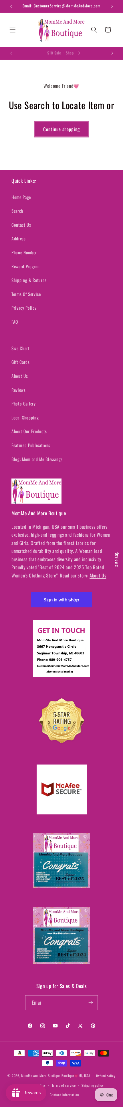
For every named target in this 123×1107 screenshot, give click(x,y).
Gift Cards (20, 362)
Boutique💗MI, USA (75, 1075)
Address (18, 238)
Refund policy (106, 1075)
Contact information (64, 1094)
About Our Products (29, 431)
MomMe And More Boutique (40, 1075)
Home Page (21, 197)
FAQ (14, 322)
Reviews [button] (117, 559)
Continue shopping (61, 129)
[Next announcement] (112, 6)
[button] (12, 30)
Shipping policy (93, 1085)
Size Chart (20, 348)
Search (17, 211)
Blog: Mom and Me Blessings (37, 459)
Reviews (18, 390)
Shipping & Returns (29, 280)
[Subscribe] (91, 1002)
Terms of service (64, 1085)
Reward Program (25, 266)
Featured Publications (30, 445)
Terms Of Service (26, 294)
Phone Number (24, 252)
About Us (19, 376)
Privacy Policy (23, 308)
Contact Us (21, 225)
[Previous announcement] (11, 6)
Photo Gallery (23, 403)
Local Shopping (25, 417)
